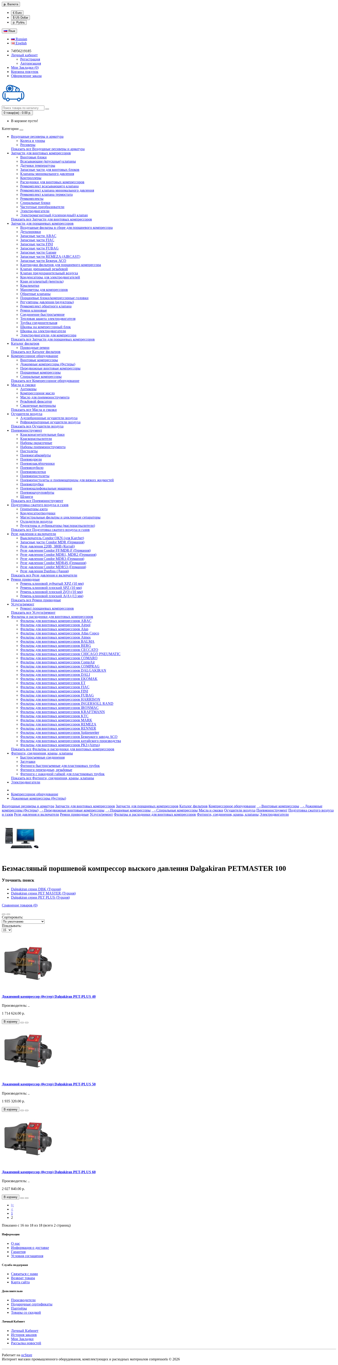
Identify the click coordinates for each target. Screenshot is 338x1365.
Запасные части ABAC (38, 236)
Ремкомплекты (31, 199)
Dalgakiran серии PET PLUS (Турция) (40, 897)
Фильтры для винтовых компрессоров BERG (55, 646)
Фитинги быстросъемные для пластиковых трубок (60, 766)
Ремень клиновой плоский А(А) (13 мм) (51, 596)
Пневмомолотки (33, 472)
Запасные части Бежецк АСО (43, 261)
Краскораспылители (36, 439)
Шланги (26, 497)
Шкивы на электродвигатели (43, 331)
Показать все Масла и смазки (34, 410)
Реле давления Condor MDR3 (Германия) (52, 559)
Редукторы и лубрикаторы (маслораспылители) (57, 526)
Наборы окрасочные (36, 443)
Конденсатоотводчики (37, 513)
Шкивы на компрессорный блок (45, 327)
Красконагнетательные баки (42, 434)
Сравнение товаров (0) (19, 905)
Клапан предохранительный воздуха (49, 273)
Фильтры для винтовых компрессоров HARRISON (60, 699)
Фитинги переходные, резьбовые (46, 770)
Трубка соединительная (38, 323)
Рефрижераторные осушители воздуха (50, 422)
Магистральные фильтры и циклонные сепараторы (60, 517)
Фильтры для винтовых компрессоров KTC (54, 716)
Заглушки (27, 761)
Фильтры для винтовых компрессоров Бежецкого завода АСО (68, 737)
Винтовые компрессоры (39, 360)
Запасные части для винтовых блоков (49, 170)
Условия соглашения (27, 1256)
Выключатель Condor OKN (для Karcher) (52, 538)
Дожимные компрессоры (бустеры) (47, 364)
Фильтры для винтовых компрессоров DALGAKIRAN (63, 670)
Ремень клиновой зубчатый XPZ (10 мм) (52, 583)
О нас (15, 1243)
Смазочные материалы (38, 405)
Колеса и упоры (32, 141)
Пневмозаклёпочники (37, 463)
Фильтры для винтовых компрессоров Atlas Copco (59, 633)
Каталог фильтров (25, 343)
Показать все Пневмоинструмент (37, 501)
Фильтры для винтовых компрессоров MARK (56, 720)
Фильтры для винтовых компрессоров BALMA (57, 641)
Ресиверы (27, 145)
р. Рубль (19, 22)
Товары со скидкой (26, 1312)
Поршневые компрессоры (40, 372)
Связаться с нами (24, 1274)
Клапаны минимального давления (47, 174)
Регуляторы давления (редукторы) (47, 302)
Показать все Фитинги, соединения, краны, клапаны (52, 778)
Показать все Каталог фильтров (35, 352)
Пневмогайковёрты (35, 455)
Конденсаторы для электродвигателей (50, 277)
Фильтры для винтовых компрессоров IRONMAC (59, 708)
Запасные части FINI (36, 244)
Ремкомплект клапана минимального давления (57, 190)
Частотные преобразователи (42, 207)
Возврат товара (23, 1278)
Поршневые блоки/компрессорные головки (54, 298)
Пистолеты (29, 451)
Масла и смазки (23, 385)
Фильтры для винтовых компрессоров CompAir (57, 662)
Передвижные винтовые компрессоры (50, 368)
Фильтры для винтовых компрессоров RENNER (58, 728)
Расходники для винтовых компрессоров (52, 182)
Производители (23, 1300)
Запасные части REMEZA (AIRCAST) (50, 256)
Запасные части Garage (38, 252)
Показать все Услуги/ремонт (33, 612)
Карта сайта (20, 1282)
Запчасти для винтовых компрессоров (41, 153)
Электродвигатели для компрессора (48, 335)
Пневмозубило (31, 468)
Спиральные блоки (35, 203)
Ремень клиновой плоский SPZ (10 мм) (51, 588)
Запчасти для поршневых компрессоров (42, 223)
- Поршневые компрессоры (128, 810)
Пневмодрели (31, 459)
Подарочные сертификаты (31, 1304)
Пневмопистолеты (34, 476)
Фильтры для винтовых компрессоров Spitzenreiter (59, 732)
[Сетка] (8, 914)
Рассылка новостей (26, 1343)
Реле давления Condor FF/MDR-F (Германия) (55, 550)
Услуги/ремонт (22, 604)
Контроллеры (30, 178)
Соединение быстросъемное (42, 314)
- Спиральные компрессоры (175, 810)
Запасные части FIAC (37, 240)
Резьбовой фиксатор (36, 401)
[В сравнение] (27, 1022)
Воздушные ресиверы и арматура (37, 136)
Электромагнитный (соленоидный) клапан (54, 215)
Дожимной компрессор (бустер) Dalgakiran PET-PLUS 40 (49, 996)
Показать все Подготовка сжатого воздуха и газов (50, 530)
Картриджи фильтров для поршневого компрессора (60, 265)
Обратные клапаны (35, 294)
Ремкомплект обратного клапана (46, 306)
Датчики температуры (37, 165)
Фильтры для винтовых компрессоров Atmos (55, 637)
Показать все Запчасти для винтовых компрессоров (51, 219)
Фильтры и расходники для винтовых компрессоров (52, 617)
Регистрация (30, 59)
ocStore (26, 1355)
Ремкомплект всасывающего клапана (49, 186)
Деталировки (30, 232)
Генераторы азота (34, 509)
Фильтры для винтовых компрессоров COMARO (58, 658)
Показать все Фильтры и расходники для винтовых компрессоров (62, 749)
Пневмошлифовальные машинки (46, 488)
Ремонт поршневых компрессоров (47, 608)
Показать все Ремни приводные (36, 600)
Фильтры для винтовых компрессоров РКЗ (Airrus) (60, 745)
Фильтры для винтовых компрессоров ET (53, 683)
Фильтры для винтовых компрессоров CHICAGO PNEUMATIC (70, 654)
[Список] (4, 914)
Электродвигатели (34, 211)
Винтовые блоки (33, 157)
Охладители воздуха (36, 521)
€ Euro (17, 12)
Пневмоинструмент (26, 430)
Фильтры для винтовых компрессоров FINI (54, 691)
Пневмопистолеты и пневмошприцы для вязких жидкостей (67, 480)
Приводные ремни (34, 348)
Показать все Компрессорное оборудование (45, 381)
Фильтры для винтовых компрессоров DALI (55, 675)
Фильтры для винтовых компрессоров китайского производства (70, 741)
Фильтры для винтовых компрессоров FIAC (54, 687)
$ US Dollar (20, 17)
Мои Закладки (22, 1339)
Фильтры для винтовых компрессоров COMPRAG (60, 666)
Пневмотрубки (32, 484)
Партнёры (19, 1308)
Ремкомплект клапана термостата (46, 194)
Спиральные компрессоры (41, 377)
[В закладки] (22, 1022)
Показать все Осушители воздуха (37, 426)
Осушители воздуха (26, 414)
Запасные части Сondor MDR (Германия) (52, 542)
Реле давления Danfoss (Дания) (44, 571)
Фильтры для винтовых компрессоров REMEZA (58, 724)
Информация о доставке (30, 1248)
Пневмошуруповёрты (37, 492)
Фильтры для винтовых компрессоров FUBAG (57, 695)
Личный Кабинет (24, 1331)
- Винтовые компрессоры (278, 806)
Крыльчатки (29, 285)
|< (12, 1205)
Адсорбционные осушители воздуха (48, 418)
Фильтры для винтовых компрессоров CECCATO (59, 650)
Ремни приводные (25, 579)
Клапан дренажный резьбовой (44, 269)
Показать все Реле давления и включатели (44, 575)
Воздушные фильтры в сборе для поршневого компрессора (66, 227)
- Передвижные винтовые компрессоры (71, 810)
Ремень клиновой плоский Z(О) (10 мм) (51, 592)
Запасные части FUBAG (39, 248)
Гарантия (18, 1252)
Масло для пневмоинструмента (44, 397)
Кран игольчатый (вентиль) (41, 281)
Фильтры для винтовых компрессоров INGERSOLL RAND (66, 703)
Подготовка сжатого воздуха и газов (40, 505)
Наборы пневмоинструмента (43, 447)
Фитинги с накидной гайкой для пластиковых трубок (62, 774)
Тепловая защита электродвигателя (47, 319)
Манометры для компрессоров (44, 290)
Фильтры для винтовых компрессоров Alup (54, 629)
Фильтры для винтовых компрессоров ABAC (56, 621)
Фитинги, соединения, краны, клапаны (42, 753)
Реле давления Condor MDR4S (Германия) (53, 563)
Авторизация (30, 63)
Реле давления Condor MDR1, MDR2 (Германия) (58, 554)
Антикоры (28, 389)
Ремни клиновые (33, 310)
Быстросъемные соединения (42, 757)
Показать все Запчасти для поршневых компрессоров (53, 339)
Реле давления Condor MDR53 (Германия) (53, 567)
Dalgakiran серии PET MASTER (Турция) (43, 893)
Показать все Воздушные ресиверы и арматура (48, 149)
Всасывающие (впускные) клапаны (48, 161)
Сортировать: (12, 917)
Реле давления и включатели (33, 534)
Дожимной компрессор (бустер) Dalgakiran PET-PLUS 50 (49, 1084)
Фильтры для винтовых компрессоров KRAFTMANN (62, 712)
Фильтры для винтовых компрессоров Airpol (55, 625)
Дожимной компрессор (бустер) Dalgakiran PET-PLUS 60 (49, 1172)
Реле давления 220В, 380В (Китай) (47, 546)
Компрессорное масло (37, 393)
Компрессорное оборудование (34, 356)
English (21, 43)
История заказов (24, 1335)
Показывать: (11, 926)
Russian (21, 39)
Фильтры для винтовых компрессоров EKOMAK (58, 679)
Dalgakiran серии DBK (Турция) (36, 889)
